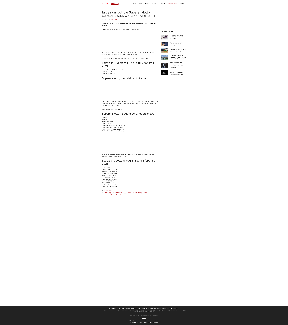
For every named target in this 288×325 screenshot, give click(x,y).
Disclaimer (155, 322)
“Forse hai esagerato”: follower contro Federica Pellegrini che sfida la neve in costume (125, 192)
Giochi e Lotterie (172, 3)
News (134, 3)
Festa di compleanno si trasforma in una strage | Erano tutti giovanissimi (176, 72)
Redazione (139, 322)
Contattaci (155, 315)
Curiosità (162, 3)
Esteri (146, 3)
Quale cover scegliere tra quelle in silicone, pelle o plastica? (177, 43)
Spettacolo (155, 3)
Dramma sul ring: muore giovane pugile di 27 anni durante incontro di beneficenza (124, 194)
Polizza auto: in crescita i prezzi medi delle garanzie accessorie (177, 36)
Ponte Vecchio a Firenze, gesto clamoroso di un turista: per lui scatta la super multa (178, 57)
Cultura (182, 3)
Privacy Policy (147, 322)
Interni (140, 3)
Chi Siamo (133, 322)
